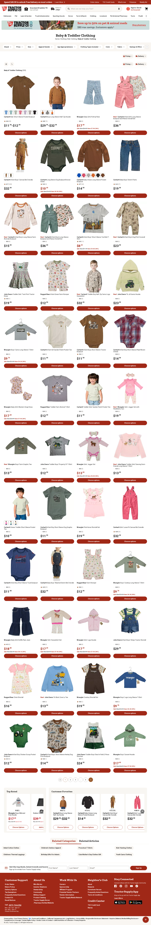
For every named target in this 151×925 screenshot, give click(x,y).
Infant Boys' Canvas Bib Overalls (18, 180)
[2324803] (34, 112)
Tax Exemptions (10, 892)
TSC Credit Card (94, 905)
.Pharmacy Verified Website (43, 903)
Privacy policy (8, 918)
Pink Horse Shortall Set (88, 527)
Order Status (9, 884)
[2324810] (20, 112)
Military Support (39, 895)
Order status (94, 2)
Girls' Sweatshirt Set (51, 640)
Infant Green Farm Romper (54, 294)
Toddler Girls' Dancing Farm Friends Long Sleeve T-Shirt (129, 465)
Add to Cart (43, 827)
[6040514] (15, 523)
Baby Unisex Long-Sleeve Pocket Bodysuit (91, 180)
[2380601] (98, 175)
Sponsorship (64, 887)
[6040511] (11, 523)
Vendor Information (67, 895)
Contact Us (9, 897)
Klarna (90, 908)
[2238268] (103, 175)
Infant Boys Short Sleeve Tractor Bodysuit (91, 350)
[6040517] (6, 523)
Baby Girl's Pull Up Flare (88, 117)
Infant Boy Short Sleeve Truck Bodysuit (21, 583)
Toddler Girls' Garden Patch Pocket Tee (93, 407)
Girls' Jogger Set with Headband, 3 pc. (126, 408)
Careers (63, 884)
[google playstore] (135, 902)
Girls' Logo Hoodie (86, 640)
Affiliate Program (66, 889)
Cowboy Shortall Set (87, 697)
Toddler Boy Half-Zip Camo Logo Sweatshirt (93, 295)
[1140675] (6, 175)
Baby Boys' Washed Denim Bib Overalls (57, 583)
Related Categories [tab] (64, 840)
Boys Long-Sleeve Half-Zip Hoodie (55, 117)
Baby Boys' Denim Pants (125, 180)
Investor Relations (40, 887)
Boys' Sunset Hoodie (124, 754)
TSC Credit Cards (109, 2)
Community (37, 892)
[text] (87, 39)
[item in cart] (146, 9)
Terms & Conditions (95, 895)
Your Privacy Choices (21, 918)
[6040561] (6, 112)
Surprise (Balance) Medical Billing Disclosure (123, 918)
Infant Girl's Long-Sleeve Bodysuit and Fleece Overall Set (127, 117)
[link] (57, 39)
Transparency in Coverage (12, 920)
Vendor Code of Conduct (44, 920)
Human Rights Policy (28, 920)
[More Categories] (146, 16)
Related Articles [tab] (89, 840)
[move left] (9, 811)
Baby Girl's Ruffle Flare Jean (17, 640)
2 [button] (70, 780)
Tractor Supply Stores (41, 900)
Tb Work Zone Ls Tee (54, 697)
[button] (64, 2)
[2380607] (30, 112)
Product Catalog (39, 897)
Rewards (91, 887)
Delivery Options (11, 889)
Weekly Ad (143, 2)
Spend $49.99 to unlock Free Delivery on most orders (28, 2)
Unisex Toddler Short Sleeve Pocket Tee (19, 528)
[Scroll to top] (146, 920)
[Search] (69, 9)
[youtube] (131, 886)
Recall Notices (10, 900)
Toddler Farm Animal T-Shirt (55, 407)
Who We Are (37, 884)
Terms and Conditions (39, 918)
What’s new (122, 2)
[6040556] (15, 112)
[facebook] (115, 886)
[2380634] (47, 112)
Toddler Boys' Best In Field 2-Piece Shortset (93, 755)
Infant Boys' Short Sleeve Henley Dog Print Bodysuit (56, 755)
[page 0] (60, 780)
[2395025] (79, 175)
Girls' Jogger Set (86, 464)
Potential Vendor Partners (69, 892)
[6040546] (25, 112)
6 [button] (85, 780)
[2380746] (11, 175)
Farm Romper (86, 583)
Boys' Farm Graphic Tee (18, 464)
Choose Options (18, 827)
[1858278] (52, 112)
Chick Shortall (13, 697)
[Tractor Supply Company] (12, 8)
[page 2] (90, 780)
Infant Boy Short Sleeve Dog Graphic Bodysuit (56, 528)
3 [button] (75, 780)
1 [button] (65, 780)
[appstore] (120, 902)
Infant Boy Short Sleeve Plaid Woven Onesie (129, 350)
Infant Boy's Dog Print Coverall (129, 237)
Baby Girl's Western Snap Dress (18, 407)
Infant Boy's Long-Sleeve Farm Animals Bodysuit (20, 238)
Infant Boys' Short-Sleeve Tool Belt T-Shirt (93, 238)
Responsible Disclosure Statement (97, 918)
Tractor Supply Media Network (71, 897)
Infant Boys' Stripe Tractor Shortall (129, 640)
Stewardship (38, 889)
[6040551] (11, 112)
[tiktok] (136, 886)
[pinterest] (120, 886)
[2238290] (84, 175)
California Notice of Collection (63, 920)
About (90, 884)
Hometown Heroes (94, 889)
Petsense (133, 2)
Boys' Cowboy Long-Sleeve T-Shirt (128, 583)
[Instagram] (126, 886)
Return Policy (10, 887)
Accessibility (80, 918)
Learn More (59, 2)
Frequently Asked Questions (15, 895)
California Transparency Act (56, 918)
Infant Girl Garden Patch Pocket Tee (56, 350)
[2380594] (93, 175)
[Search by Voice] (119, 9)
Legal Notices (70, 918)
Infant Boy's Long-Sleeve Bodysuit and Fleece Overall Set (54, 238)
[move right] (41, 811)
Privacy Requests (80, 920)
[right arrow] (147, 47)
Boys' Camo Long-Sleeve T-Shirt (18, 350)
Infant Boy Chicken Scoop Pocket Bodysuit (20, 755)
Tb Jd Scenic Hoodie (126, 294)
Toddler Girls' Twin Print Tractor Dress (19, 295)
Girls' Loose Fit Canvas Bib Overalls (128, 527)
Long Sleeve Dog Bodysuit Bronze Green (55, 180)
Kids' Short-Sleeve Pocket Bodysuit (19, 117)
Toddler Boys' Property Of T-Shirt (56, 464)
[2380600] (88, 175)
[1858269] (42, 112)
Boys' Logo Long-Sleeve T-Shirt (127, 697)
